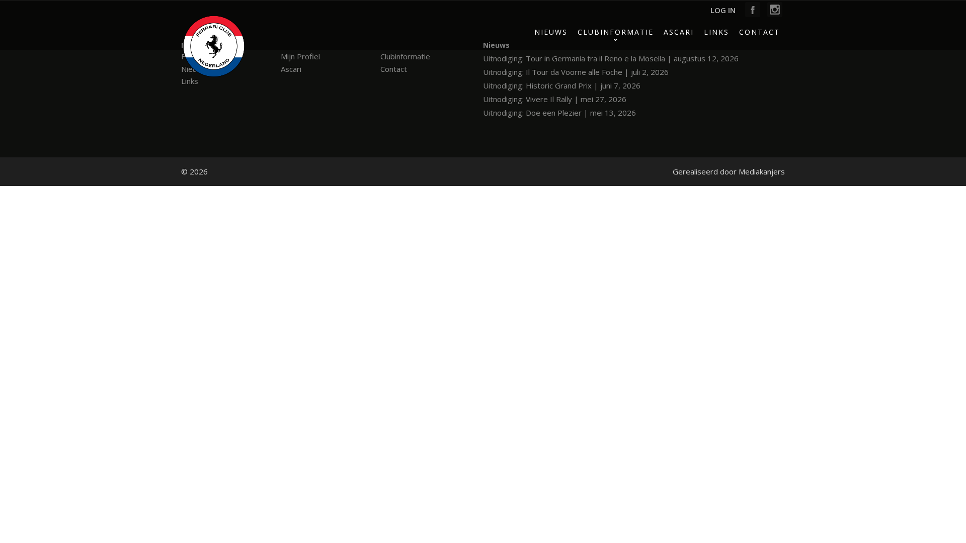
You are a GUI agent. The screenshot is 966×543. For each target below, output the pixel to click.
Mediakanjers (762, 171)
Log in (723, 10)
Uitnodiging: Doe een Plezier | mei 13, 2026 (559, 113)
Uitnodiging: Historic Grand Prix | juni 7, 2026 (561, 85)
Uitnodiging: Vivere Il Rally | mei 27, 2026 (554, 99)
